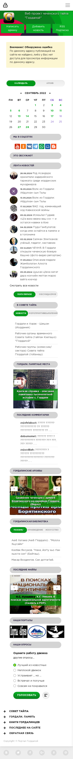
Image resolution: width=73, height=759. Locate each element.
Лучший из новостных (31, 665)
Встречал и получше (30, 681)
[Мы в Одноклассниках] (54, 752)
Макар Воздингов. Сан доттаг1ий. (33, 560)
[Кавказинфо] (55, 636)
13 (19, 116)
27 (19, 127)
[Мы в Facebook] (30, 752)
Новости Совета (21, 314)
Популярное (24, 294)
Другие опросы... (23, 658)
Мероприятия (35, 313)
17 (52, 116)
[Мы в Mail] (65, 752)
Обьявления (50, 313)
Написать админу (12, 28)
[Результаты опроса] (45, 695)
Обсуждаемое (47, 294)
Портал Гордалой (28, 741)
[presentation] (53, 382)
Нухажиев (28, 597)
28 (27, 127)
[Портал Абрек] (18, 636)
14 (27, 116)
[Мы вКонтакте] (6, 752)
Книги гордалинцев (24, 722)
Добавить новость (38, 28)
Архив (50, 83)
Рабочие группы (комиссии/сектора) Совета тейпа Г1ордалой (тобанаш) (33, 351)
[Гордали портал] (9, 16)
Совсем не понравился (32, 686)
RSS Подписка (62, 28)
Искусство (52, 530)
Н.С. (19, 597)
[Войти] (5, 5)
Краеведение (35, 530)
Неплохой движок (29, 670)
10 (52, 111)
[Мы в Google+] (42, 752)
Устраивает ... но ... (29, 676)
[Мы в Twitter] (18, 752)
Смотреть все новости (24, 286)
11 (61, 111)
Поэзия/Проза (18, 531)
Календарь (21, 83)
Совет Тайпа (19, 711)
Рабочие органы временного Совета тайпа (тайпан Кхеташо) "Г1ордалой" (35, 337)
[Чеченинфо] (37, 636)
